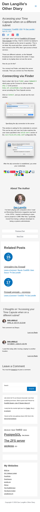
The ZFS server (14, 440)
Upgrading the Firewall (14, 267)
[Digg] (33, 172)
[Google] (16, 174)
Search (6, 385)
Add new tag (7, 429)
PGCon (6, 485)
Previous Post (20, 231)
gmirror (25, 429)
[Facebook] (3, 35)
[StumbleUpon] (19, 174)
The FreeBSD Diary (9, 488)
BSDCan (6, 470)
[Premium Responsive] (22, 174)
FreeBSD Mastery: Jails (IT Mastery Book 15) (17, 403)
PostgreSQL (12, 434)
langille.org (7, 482)
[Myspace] (20, 172)
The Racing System (9, 491)
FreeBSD (15, 29)
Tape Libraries (25, 435)
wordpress (9, 446)
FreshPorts (7, 476)
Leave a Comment (10, 270)
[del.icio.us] (30, 172)
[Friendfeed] (23, 172)
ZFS (16, 446)
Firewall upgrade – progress (17, 292)
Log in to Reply (33, 332)
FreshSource (8, 479)
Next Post (20, 236)
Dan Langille (12, 320)
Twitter (28, 408)
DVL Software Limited (10, 473)
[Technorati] (26, 172)
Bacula (20, 270)
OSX (20, 29)
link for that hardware (10, 418)
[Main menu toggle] (35, 6)
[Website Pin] (5, 172)
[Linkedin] (17, 35)
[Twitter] (8, 35)
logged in (14, 369)
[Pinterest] (13, 35)
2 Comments (6, 29)
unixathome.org (8, 494)
